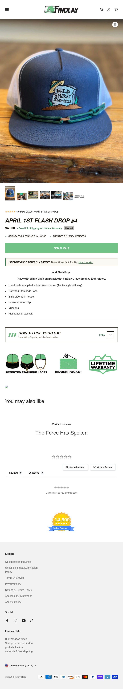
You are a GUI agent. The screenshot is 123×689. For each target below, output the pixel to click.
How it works (85, 262)
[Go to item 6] (68, 196)
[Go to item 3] (33, 195)
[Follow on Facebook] (7, 620)
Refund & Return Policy (18, 590)
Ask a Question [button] (77, 467)
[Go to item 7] (79, 196)
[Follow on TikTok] (32, 620)
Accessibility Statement (18, 596)
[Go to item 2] (22, 197)
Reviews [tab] (13, 472)
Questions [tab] (34, 472)
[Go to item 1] (10, 193)
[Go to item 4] (45, 195)
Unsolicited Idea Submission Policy (21, 569)
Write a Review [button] (104, 467)
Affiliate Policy (13, 602)
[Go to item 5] (56, 195)
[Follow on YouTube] (23, 620)
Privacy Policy (13, 584)
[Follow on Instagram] (15, 620)
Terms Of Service (15, 577)
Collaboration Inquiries (18, 561)
